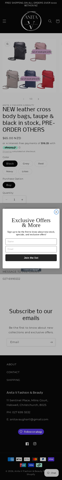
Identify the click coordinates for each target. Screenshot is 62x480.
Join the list (31, 257)
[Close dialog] (56, 212)
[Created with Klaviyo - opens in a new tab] (31, 269)
